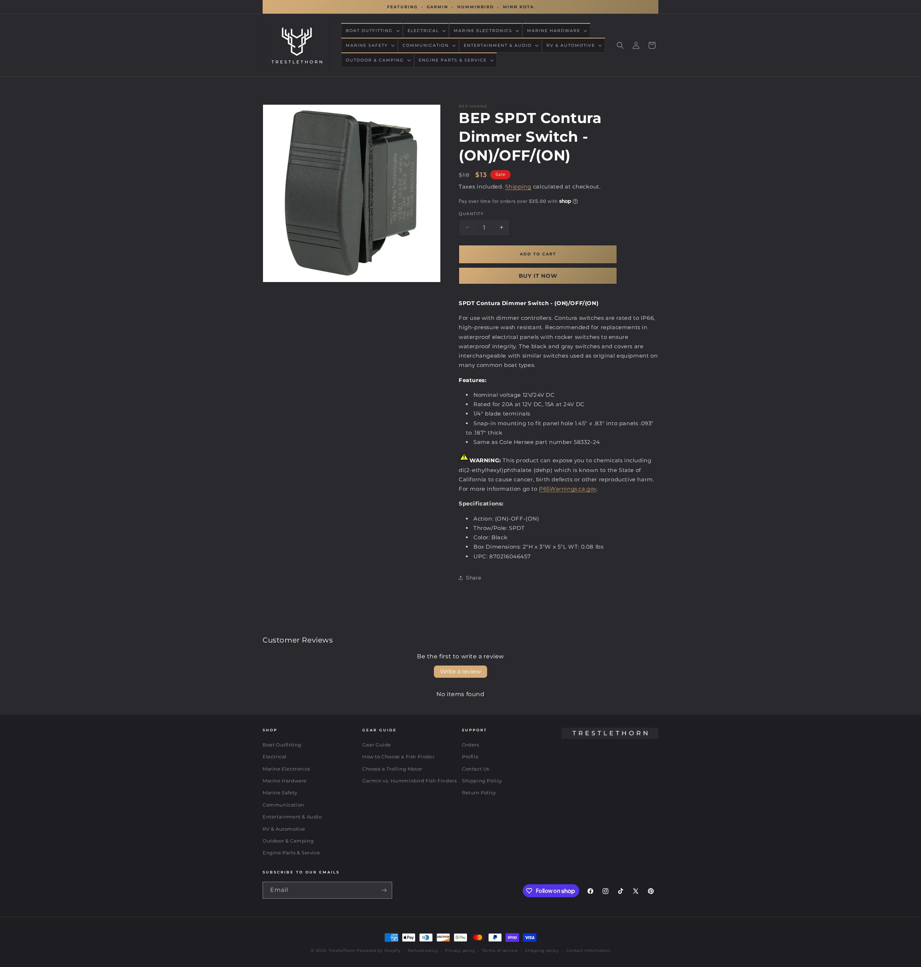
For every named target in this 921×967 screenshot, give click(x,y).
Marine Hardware (285, 781)
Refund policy (423, 950)
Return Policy (479, 793)
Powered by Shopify (379, 950)
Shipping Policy (482, 781)
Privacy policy (460, 950)
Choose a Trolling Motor (392, 769)
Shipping (518, 186)
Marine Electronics (286, 769)
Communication (283, 805)
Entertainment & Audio (292, 817)
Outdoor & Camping (288, 841)
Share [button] (473, 578)
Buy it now (538, 275)
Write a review (460, 671)
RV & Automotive (284, 829)
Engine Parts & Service (291, 853)
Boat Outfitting (282, 745)
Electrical (275, 757)
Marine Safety (280, 793)
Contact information (588, 950)
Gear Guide (376, 745)
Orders (470, 745)
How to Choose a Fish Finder (398, 757)
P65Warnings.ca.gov (567, 488)
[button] (372, 30)
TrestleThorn (341, 950)
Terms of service (500, 950)
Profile (470, 757)
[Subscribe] (384, 890)
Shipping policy (542, 950)
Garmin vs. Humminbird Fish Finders (409, 781)
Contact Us (475, 769)
